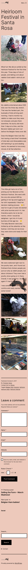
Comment (5, 410)
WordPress (18, 563)
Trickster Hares (7, 383)
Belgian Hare (9, 387)
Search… (4, 531)
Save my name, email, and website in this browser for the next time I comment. (15, 462)
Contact (5, 549)
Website (4, 450)
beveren (16, 387)
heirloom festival (15, 389)
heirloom (22, 387)
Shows (12, 385)
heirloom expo (5, 389)
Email (3, 440)
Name (3, 430)
